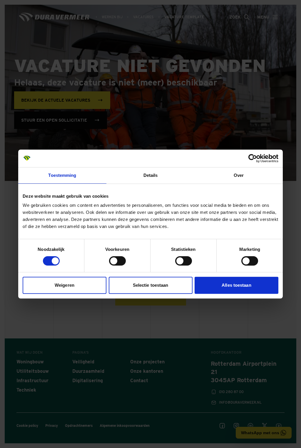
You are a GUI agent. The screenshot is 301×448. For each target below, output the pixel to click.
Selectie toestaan (150, 285)
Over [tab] (239, 175)
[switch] (117, 261)
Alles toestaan (236, 285)
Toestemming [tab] (62, 175)
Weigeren (64, 285)
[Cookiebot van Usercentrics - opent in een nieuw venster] (252, 158)
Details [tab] (150, 175)
